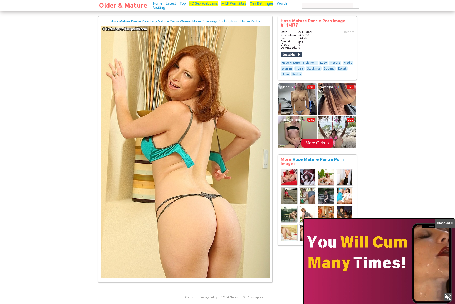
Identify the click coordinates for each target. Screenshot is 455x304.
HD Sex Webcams (203, 3)
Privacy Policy (208, 297)
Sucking (329, 68)
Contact (190, 297)
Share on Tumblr (291, 54)
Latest (171, 3)
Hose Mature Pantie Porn (299, 62)
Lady (323, 62)
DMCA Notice (230, 297)
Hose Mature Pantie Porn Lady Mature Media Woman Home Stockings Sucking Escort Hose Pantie (185, 21)
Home (157, 3)
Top (183, 3)
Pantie (296, 74)
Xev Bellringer (261, 3)
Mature (335, 62)
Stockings (313, 68)
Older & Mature (123, 5)
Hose (285, 74)
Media (348, 62)
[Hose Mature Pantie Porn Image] (289, 184)
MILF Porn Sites (233, 3)
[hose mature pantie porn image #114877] (185, 277)
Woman (287, 68)
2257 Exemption (254, 297)
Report (349, 31)
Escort (342, 68)
